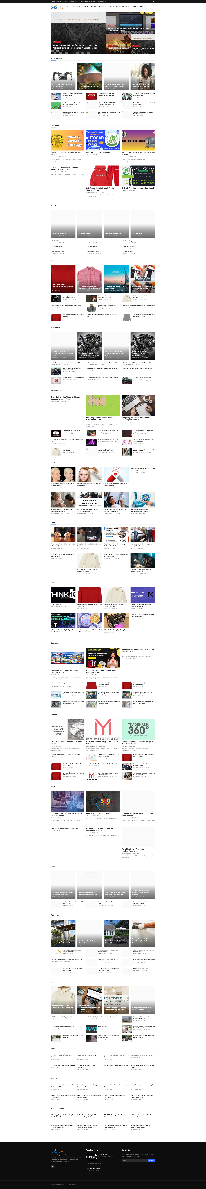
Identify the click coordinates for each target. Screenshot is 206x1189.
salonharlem (55, 1028)
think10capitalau (55, 606)
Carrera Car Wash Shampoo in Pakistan (73, 377)
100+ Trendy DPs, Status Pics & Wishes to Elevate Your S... (103, 1017)
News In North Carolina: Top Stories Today (107, 902)
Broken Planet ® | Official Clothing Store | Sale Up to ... (89, 605)
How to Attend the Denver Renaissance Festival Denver (63, 1096)
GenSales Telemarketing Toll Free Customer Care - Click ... (87, 1126)
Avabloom (133, 608)
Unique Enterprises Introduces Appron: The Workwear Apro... (102, 315)
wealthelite (54, 758)
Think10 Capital (56, 604)
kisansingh (106, 548)
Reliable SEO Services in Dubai (98, 813)
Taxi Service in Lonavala (58, 251)
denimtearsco (136, 905)
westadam (106, 632)
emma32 (53, 558)
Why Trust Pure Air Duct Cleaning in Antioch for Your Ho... (143, 693)
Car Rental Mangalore (129, 241)
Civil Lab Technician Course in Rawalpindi (138, 188)
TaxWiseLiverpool (137, 767)
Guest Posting (92, 1)
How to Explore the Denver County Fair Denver (142, 1086)
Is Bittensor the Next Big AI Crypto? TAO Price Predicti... (62, 631)
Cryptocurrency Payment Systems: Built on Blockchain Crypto (89, 631)
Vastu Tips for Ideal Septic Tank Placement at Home (138, 153)
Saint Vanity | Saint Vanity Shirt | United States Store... (73, 315)
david (88, 765)
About (65, 1)
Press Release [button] (76, 6)
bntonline (134, 290)
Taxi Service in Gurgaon (129, 246)
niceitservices (54, 171)
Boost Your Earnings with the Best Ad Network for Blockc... (142, 615)
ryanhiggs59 (124, 422)
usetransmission (82, 357)
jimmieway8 (100, 962)
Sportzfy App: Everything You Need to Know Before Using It (67, 440)
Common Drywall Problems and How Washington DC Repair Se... (142, 941)
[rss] (53, 1166)
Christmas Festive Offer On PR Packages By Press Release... (106, 94)
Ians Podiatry (134, 513)
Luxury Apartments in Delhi (140, 968)
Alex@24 (135, 443)
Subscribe (151, 1160)
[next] (103, 32)
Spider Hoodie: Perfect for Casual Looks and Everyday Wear (144, 902)
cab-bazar (54, 235)
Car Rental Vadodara (57, 241)
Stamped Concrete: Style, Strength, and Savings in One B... (108, 1036)
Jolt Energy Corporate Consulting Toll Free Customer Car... (62, 1116)
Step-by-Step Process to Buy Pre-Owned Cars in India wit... (72, 368)
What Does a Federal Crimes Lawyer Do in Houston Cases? (63, 545)
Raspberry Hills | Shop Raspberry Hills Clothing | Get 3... (73, 902)
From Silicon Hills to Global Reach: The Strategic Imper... (73, 693)
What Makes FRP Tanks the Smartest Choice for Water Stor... (143, 1017)
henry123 (53, 830)
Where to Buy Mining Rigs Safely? (114, 630)
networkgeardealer (126, 853)
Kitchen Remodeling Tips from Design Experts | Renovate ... (115, 1009)
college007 (124, 190)
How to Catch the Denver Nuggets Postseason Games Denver (88, 1086)
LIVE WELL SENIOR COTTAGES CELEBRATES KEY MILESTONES (106, 103)
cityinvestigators (134, 573)
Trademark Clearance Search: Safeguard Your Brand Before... (137, 743)
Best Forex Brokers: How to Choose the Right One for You (103, 763)
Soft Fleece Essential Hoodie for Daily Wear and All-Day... (100, 189)
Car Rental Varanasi (59, 233)
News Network (72, 1)
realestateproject (137, 953)
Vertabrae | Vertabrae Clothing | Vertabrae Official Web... (63, 893)
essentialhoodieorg (90, 192)
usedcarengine (55, 357)
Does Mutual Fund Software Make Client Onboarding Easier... (66, 755)
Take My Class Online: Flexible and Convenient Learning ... (115, 893)
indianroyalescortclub (137, 1011)
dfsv (53, 290)
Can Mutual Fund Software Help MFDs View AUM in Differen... (108, 755)
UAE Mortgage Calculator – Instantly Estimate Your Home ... (108, 773)
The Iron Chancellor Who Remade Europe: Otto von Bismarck (141, 892)
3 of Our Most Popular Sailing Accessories (115, 288)
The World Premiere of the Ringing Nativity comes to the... (89, 85)
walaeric (53, 548)
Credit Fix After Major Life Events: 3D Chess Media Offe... (142, 85)
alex (54, 50)
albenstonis (65, 371)
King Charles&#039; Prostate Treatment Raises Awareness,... (109, 112)
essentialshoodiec (56, 364)
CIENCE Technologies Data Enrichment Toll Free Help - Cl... (116, 1116)
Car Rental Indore (92, 246)
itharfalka (125, 370)
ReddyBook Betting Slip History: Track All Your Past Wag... (138, 651)
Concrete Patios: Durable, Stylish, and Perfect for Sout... (143, 1036)
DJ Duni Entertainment (103, 441)
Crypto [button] (93, 6)
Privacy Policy (59, 1)
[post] (78, 33)
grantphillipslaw (107, 558)
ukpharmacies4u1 (108, 488)
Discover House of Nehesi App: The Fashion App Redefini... (117, 49)
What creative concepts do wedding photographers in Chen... (108, 431)
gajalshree (100, 433)
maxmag (79, 488)
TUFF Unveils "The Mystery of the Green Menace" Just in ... (144, 94)
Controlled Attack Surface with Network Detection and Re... (66, 814)
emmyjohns (100, 299)
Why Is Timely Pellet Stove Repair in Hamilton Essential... (143, 702)
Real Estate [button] (125, 6)
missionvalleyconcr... (110, 945)
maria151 (53, 746)
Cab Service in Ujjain (93, 251)
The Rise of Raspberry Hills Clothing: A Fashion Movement (89, 288)
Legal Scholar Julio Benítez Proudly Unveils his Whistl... (143, 49)
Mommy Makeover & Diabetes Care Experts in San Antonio (62, 510)
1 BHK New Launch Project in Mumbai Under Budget (143, 950)
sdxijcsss (135, 299)
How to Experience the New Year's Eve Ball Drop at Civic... (62, 1086)
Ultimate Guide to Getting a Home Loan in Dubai (102, 743)
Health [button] (86, 6)
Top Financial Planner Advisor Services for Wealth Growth (144, 773)
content (64, 379)
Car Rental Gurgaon (92, 241)
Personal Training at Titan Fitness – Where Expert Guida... (88, 510)
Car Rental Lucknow (57, 246)
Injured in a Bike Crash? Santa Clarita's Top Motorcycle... (89, 545)
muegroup (65, 972)
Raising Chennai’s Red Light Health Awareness (141, 1009)
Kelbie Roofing (135, 945)
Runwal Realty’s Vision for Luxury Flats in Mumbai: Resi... (62, 942)
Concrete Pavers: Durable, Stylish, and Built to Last (73, 1036)
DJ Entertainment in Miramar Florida (108, 439)
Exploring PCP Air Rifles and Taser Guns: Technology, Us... (72, 296)
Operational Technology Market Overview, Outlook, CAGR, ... (68, 683)
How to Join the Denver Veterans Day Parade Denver (115, 1086)
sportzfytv (54, 443)
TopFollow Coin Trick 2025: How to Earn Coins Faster (66, 305)
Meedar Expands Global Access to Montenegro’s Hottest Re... (72, 950)
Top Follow (54, 307)
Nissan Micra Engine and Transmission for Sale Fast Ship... (114, 353)
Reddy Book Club (55, 401)
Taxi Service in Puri (128, 251)
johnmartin (100, 953)
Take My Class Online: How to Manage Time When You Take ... (108, 969)
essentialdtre (136, 318)
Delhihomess (136, 970)
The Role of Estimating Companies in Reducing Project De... (108, 950)
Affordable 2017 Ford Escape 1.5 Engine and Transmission (103, 368)
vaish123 (54, 945)
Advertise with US (102, 1)
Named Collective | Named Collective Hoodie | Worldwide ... (62, 1008)
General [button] (134, 6)
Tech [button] (117, 6)
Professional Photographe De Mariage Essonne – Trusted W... (143, 449)
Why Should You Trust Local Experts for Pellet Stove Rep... (109, 702)
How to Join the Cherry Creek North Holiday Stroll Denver (142, 1096)
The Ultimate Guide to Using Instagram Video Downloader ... (143, 440)
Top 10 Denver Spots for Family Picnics (116, 1065)
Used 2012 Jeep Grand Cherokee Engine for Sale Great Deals (63, 353)
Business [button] (101, 6)
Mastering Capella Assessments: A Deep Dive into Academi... (90, 1008)
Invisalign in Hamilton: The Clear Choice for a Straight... (143, 469)
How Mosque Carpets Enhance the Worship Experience (99, 829)
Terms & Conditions (148, 1185)
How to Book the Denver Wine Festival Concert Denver (89, 1096)
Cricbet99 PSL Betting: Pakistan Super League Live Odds (101, 671)
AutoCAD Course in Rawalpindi (98, 152)
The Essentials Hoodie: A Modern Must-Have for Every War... (144, 315)
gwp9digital (136, 776)
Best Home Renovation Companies (64, 828)
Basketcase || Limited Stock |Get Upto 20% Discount (73, 449)
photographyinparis (137, 452)
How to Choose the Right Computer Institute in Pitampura (65, 168)
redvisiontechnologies (103, 758)
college (87, 154)
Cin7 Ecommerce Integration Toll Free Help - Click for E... (115, 1126)
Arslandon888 (66, 776)
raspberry (81, 290)
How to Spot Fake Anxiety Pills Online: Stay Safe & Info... (115, 484)
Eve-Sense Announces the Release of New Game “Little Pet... (73, 94)
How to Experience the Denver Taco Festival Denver (115, 1096)
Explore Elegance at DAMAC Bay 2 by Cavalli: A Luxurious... (108, 960)
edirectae (88, 815)
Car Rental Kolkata (85, 233)
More (142, 6)
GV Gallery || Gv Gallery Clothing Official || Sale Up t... (87, 570)
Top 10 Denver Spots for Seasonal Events (61, 1056)
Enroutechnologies (137, 381)
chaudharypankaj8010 (91, 422)
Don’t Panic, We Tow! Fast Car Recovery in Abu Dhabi (137, 368)
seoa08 (88, 833)
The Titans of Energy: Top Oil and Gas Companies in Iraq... (73, 969)
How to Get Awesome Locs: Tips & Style (63, 1026)
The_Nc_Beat (101, 905)
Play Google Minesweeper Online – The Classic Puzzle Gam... (101, 419)
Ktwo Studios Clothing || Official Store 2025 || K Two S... (143, 755)
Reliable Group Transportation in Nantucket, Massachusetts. (107, 449)
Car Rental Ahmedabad (113, 233)
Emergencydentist (108, 513)
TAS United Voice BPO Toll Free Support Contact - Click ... (143, 1116)
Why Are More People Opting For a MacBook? (62, 85)
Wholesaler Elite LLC (110, 290)
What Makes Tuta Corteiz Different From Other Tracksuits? (107, 296)
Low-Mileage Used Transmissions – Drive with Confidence (103, 377)
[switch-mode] (154, 1)
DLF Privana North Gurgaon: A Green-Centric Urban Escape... (89, 942)
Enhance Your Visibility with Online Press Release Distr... (115, 85)
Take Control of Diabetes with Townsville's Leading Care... (140, 510)
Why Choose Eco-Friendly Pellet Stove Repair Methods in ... (73, 702)
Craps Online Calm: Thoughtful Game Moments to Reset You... (65, 398)
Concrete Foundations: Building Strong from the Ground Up (144, 1027)
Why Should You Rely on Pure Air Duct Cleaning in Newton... (108, 693)
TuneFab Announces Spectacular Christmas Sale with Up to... (72, 103)
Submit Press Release (83, 1)
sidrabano (65, 695)
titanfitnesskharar (81, 513)
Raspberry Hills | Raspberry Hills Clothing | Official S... (107, 306)
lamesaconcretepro (137, 1029)
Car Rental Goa (137, 233)
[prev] (53, 32)
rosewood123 (134, 472)
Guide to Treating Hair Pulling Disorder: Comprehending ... (89, 484)
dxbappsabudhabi (126, 818)
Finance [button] (110, 6)
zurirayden (133, 619)
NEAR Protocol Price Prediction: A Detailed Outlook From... (141, 605)
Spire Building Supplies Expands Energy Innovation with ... (139, 305)
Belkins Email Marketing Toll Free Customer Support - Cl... (87, 1116)
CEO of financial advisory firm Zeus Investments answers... (143, 112)
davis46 (124, 307)
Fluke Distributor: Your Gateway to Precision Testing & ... (135, 850)
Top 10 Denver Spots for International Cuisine (142, 1066)
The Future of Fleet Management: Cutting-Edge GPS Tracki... (142, 378)
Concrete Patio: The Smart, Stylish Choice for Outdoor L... (115, 942)
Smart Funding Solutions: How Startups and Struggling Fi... (116, 555)
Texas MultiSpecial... (55, 513)
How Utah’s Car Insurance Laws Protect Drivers (66, 743)
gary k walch (80, 548)
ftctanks (135, 1020)
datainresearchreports (57, 686)
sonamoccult (54, 156)
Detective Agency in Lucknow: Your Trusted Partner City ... (141, 570)
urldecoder (107, 1011)
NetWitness (53, 818)
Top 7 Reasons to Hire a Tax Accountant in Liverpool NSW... (144, 764)
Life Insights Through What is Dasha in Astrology (66, 153)
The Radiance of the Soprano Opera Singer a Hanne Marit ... (143, 431)
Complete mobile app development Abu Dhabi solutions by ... (137, 814)
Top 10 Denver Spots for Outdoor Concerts (114, 1056)
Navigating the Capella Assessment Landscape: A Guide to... (135, 419)
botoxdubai (53, 488)
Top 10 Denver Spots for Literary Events (143, 1055)
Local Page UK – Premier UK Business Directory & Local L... (65, 671)
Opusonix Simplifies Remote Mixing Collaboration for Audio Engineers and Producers (128, 29)
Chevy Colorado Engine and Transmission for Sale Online (89, 354)
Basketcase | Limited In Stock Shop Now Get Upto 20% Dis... (144, 296)
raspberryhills (101, 308)
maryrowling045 (82, 945)
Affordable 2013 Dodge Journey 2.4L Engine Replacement (140, 353)
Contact (53, 1)
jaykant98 (65, 433)
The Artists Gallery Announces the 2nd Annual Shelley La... (144, 103)
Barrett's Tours (101, 452)
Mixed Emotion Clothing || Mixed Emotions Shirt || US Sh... (90, 893)
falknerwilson (54, 634)
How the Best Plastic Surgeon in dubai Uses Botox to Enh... (62, 484)
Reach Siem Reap (102, 1026)
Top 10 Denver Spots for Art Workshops (86, 1066)
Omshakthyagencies (57, 961)
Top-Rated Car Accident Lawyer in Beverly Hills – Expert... (141, 545)
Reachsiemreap (101, 1028)
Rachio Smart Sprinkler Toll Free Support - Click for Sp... (140, 1126)
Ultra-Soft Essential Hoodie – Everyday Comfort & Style (67, 362)
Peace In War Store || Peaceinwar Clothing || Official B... (62, 287)
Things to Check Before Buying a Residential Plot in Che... (67, 959)
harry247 (135, 433)
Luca (99, 695)
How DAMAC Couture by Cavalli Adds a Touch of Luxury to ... (144, 960)
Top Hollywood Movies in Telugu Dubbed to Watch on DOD (71, 431)
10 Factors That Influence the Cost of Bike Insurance (62, 555)
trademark (124, 746)
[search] (153, 6)
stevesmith (80, 634)
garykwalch (133, 548)
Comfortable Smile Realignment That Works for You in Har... (115, 510)
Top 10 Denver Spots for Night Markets (63, 1065)
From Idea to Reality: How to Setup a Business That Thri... (115, 545)
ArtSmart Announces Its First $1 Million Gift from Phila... (73, 112)
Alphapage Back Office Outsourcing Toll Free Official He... (62, 1126)
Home (68, 6)
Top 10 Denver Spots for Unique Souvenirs (87, 1056)
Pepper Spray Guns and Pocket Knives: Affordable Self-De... (142, 288)
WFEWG (54, 896)
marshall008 (90, 379)
